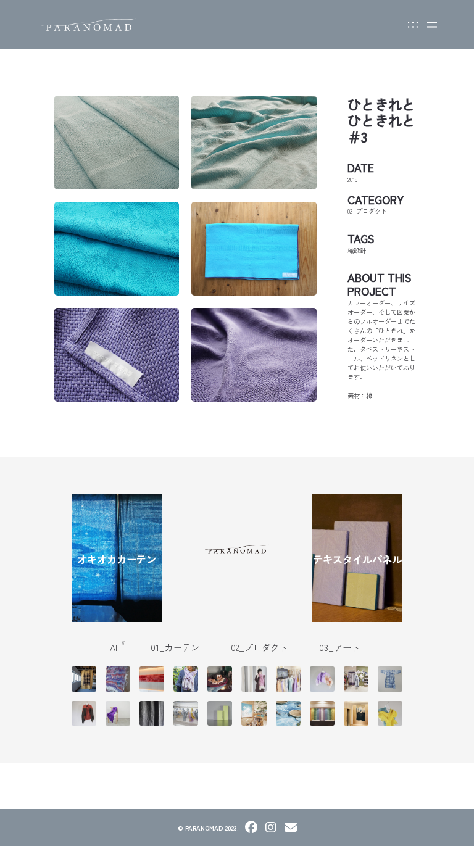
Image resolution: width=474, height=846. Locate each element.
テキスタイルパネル (357, 559)
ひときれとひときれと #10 (322, 679)
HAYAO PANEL (158, 679)
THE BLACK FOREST (162, 713)
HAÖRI (395, 679)
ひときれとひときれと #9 (83, 713)
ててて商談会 (288, 679)
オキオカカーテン (116, 559)
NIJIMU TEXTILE (129, 679)
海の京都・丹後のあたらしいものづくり (186, 713)
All (118, 647)
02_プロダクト (262, 647)
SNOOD (398, 713)
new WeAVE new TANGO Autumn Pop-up (363, 679)
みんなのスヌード (186, 679)
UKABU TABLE (294, 713)
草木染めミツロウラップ (220, 679)
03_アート (342, 647)
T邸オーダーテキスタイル (117, 713)
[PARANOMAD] (88, 24)
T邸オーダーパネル (220, 713)
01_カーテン (178, 647)
